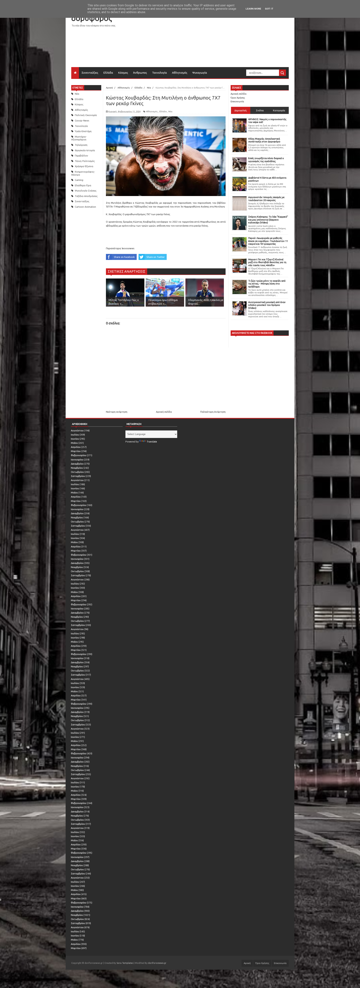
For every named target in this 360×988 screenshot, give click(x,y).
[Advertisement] (220, 41)
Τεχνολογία (159, 72)
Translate (152, 441)
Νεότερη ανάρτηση (116, 411)
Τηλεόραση (81, 145)
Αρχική (247, 963)
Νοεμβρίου (77, 467)
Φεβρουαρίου (78, 455)
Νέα (77, 93)
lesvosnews (128, 248)
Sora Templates (125, 963)
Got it (269, 8)
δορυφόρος (91, 18)
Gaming (79, 180)
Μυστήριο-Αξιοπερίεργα (79, 138)
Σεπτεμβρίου (78, 476)
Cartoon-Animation (85, 206)
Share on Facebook (124, 257)
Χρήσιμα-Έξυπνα (84, 166)
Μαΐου (74, 443)
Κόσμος (123, 72)
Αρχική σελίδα (164, 411)
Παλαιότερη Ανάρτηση (213, 411)
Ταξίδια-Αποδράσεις (86, 196)
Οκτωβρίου (77, 472)
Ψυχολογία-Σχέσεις (85, 190)
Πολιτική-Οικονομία (86, 115)
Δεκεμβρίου (77, 463)
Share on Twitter (155, 257)
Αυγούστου (77, 430)
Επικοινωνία (237, 101)
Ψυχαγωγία (199, 72)
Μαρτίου (76, 451)
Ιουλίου (75, 434)
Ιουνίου (75, 438)
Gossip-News (82, 120)
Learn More (253, 8)
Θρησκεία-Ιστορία (85, 150)
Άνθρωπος (140, 72)
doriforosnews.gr (157, 963)
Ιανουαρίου (77, 459)
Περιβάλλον (81, 155)
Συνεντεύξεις (90, 72)
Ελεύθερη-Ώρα (83, 185)
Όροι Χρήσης (238, 97)
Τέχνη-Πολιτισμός (85, 161)
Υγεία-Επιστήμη (83, 131)
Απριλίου (76, 447)
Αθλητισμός (179, 72)
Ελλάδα (108, 72)
